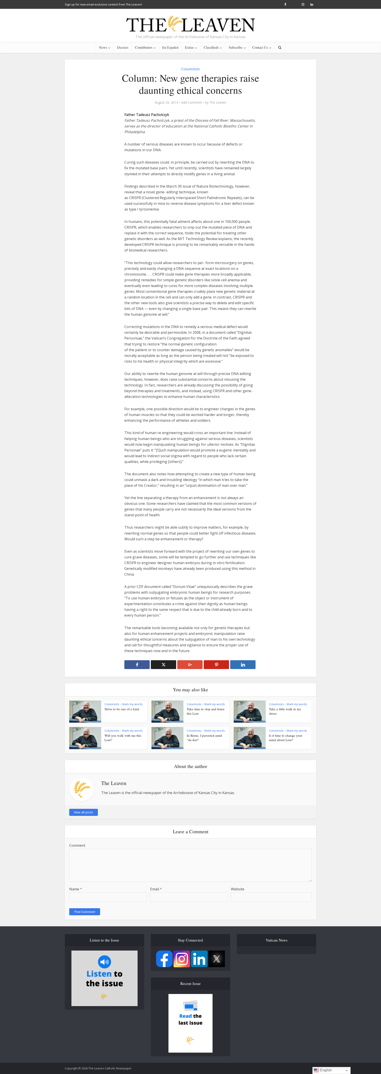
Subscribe (235, 47)
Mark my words (132, 704)
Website (237, 889)
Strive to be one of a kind (122, 709)
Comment (77, 845)
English (325, 1070)
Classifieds (211, 47)
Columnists (190, 69)
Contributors (143, 47)
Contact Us (260, 47)
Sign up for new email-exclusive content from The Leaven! (103, 4)
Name (75, 889)
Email (156, 889)
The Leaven (217, 102)
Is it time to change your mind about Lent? (285, 737)
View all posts (83, 812)
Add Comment (191, 102)
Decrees (122, 47)
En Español (170, 47)
